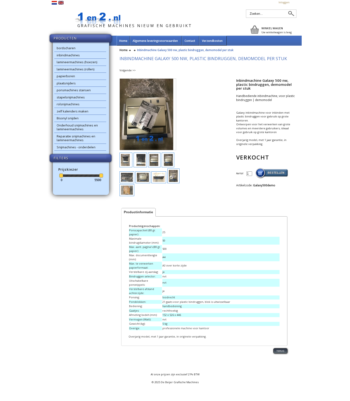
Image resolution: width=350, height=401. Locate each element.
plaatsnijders (66, 83)
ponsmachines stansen (74, 90)
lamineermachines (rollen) (75, 69)
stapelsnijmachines (71, 97)
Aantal (240, 173)
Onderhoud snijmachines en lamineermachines (77, 127)
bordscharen (66, 48)
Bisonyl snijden (68, 118)
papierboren (66, 76)
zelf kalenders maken (72, 111)
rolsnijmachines (68, 104)
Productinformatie (138, 212)
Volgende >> (128, 70)
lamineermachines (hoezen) (77, 62)
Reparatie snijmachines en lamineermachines (76, 138)
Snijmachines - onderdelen (76, 147)
